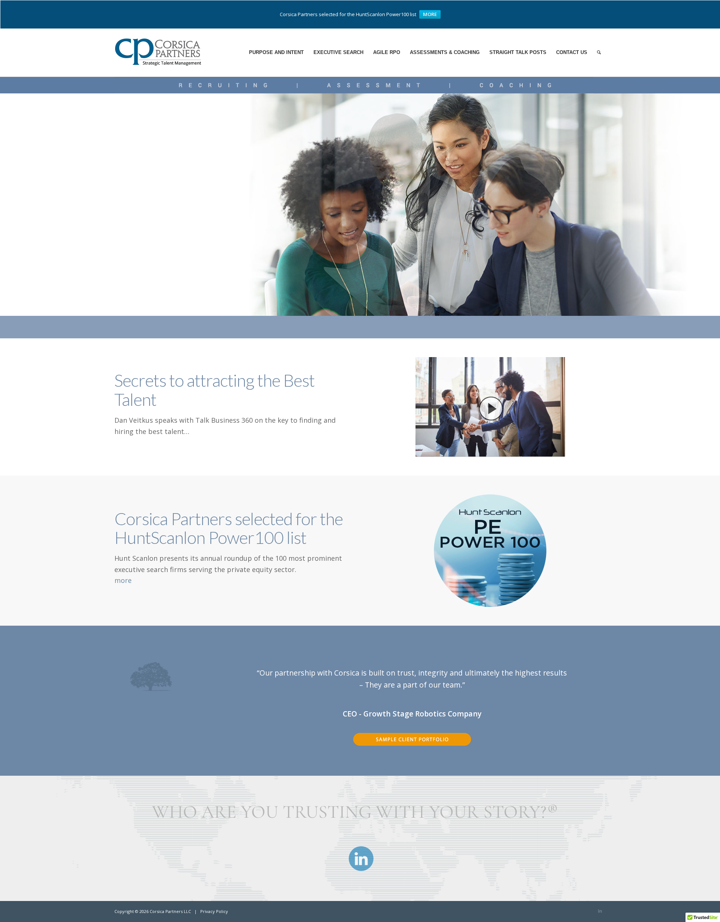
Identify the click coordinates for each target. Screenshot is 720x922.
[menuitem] (276, 53)
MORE (430, 14)
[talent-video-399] (490, 407)
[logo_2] (161, 53)
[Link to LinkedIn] (600, 910)
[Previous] (235, 672)
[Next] (589, 672)
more (123, 580)
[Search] (599, 53)
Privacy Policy (214, 911)
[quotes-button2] (412, 745)
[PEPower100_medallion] (490, 550)
